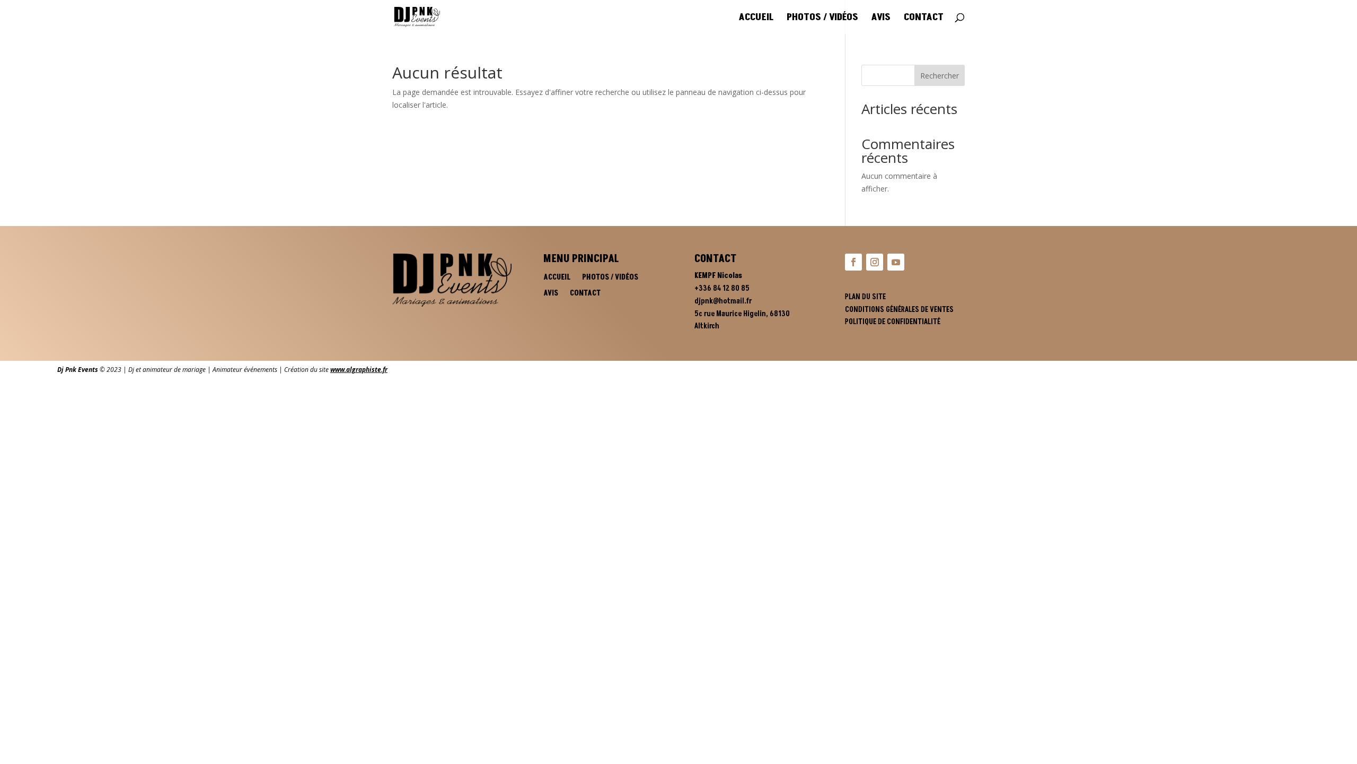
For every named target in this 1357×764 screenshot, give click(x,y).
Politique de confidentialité (892, 322)
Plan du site (865, 297)
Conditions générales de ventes (899, 310)
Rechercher (939, 76)
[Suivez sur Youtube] (895, 262)
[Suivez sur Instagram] (874, 262)
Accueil (756, 18)
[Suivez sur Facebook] (853, 262)
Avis (881, 18)
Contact (924, 18)
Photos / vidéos (822, 18)
